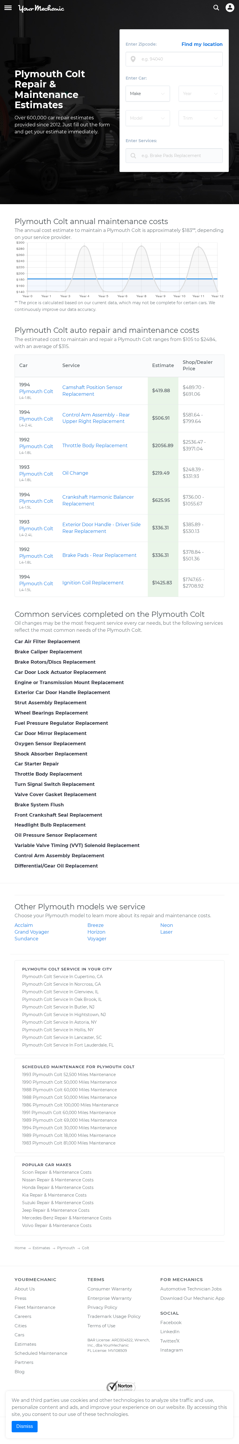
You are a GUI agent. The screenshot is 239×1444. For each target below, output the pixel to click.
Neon (166, 925)
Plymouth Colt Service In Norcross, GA (61, 984)
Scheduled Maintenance (41, 1353)
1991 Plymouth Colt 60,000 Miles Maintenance (69, 1112)
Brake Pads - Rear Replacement (99, 555)
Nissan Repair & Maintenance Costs (58, 1180)
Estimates (25, 1344)
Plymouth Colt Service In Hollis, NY (58, 1029)
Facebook (171, 1322)
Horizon (96, 932)
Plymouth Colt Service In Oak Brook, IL (62, 999)
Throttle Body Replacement (95, 445)
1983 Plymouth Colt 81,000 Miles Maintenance (68, 1143)
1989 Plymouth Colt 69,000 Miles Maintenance (69, 1120)
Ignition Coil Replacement (93, 583)
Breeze (95, 925)
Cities (21, 1325)
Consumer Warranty (109, 1289)
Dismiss (24, 1426)
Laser (166, 932)
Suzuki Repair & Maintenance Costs (58, 1202)
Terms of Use (101, 1325)
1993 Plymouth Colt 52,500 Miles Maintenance (69, 1074)
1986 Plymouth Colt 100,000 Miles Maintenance (70, 1105)
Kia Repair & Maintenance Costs (54, 1195)
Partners (24, 1362)
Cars (19, 1335)
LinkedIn (170, 1331)
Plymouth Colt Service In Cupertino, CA (62, 976)
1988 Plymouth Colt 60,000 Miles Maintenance (69, 1089)
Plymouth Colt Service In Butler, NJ (58, 1007)
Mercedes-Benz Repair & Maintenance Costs (66, 1218)
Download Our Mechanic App (192, 1298)
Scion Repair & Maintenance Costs (57, 1172)
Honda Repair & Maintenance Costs (58, 1187)
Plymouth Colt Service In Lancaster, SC (62, 1037)
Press (20, 1298)
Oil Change (75, 473)
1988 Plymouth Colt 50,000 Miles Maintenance (69, 1097)
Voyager (96, 939)
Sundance (26, 939)
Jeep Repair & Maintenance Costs (55, 1210)
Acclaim (24, 925)
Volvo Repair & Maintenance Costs (57, 1225)
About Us (25, 1289)
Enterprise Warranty (109, 1298)
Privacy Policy (102, 1307)
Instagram (171, 1350)
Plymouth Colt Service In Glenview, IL (60, 991)
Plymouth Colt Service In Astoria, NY (59, 1022)
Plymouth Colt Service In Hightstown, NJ (64, 1014)
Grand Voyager (32, 932)
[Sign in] (230, 7)
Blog (19, 1371)
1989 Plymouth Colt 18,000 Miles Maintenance (69, 1135)
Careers (23, 1316)
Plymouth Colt (36, 391)
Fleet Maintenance (35, 1307)
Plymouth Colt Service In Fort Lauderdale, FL (68, 1045)
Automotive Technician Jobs (191, 1289)
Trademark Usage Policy (113, 1316)
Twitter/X (170, 1341)
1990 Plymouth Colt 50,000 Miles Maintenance (69, 1082)
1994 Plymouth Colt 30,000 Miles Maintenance (69, 1127)
